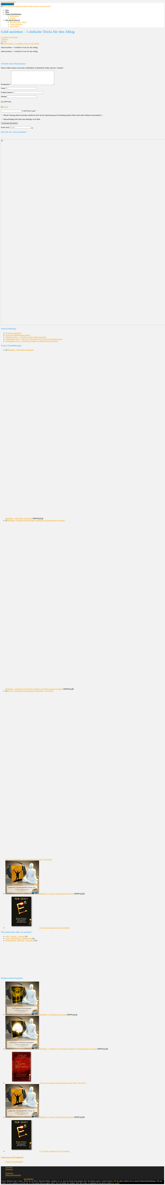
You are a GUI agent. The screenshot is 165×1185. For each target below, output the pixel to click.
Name (4, 88)
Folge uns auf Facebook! (12, 1157)
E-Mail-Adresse (7, 92)
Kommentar (6, 84)
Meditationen (14, 16)
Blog (7, 12)
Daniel (15, 37)
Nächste (4, 41)
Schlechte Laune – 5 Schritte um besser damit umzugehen (25, 337)
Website (4, 97)
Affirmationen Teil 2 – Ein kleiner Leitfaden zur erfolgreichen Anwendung (31, 341)
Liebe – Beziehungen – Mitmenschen (18, 938)
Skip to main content (8, 2)
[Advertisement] (68, 959)
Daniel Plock (14, 26)
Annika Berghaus (16, 24)
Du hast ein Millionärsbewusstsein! (17, 335)
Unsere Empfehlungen (13, 14)
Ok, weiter (115, 1183)
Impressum (9, 1173)
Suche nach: (5, 127)
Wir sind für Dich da (12, 20)
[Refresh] (4, 107)
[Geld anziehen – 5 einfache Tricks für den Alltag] (20, 43)
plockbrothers (28, 1179)
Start (7, 10)
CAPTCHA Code (28, 111)
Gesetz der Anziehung (13, 333)
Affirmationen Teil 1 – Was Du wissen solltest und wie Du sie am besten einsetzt (33, 339)
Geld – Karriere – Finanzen (15, 936)
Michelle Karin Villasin (18, 22)
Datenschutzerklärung (13, 1175)
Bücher (12, 18)
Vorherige (4, 39)
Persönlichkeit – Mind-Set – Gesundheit (19, 940)
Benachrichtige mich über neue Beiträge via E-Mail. (22, 119)
